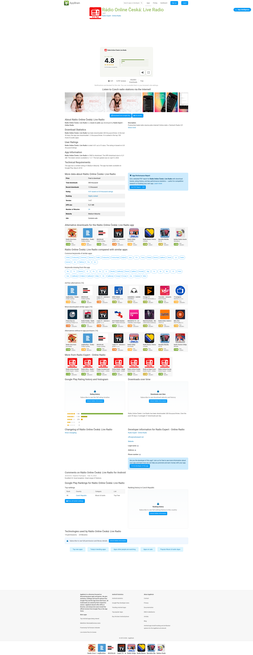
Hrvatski (141, 271)
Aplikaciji (90, 276)
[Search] (141, 3)
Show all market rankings (75, 501)
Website (131, 441)
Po (93, 271)
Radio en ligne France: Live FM (149, 369)
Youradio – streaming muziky (164, 297)
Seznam (91, 257)
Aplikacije (75, 276)
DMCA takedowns (149, 612)
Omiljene (82, 276)
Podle (98, 257)
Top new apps (78, 549)
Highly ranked (93, 196)
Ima (131, 276)
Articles (146, 616)
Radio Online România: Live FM (72, 369)
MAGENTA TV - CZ (133, 321)
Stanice (155, 257)
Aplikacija (120, 271)
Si (87, 271)
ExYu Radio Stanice (118, 321)
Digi (148, 271)
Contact (146, 598)
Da (100, 271)
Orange (118, 276)
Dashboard (163, 3)
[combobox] (131, 2)
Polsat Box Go (70, 321)
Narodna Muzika (163, 239)
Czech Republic (81, 495)
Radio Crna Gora (71, 239)
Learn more (158, 183)
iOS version (138, 115)
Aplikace (162, 257)
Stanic (169, 257)
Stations (137, 276)
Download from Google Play (121, 115)
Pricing (155, 3)
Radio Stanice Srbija (180, 345)
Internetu (84, 257)
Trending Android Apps (119, 607)
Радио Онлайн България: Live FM (103, 369)
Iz (106, 271)
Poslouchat (105, 257)
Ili (173, 271)
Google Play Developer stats (120, 603)
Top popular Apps (117, 612)
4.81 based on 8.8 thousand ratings (100, 192)
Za (95, 262)
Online (68, 257)
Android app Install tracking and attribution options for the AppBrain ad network (157, 627)
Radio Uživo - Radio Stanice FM (87, 369)
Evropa (124, 276)
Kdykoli (123, 257)
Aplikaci (134, 271)
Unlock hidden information (95, 401)
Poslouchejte (115, 257)
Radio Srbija (131, 239)
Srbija (97, 276)
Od (103, 276)
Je (176, 257)
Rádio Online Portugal (164, 369)
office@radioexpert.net (136, 437)
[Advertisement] (124, 33)
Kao (68, 276)
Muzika (112, 271)
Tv (74, 271)
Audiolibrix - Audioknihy (134, 297)
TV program (177, 297)
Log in (185, 3)
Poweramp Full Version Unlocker (90, 627)
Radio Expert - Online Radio (91, 355)
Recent (127, 271)
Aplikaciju (110, 276)
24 (89, 209)
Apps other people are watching (125, 549)
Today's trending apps (98, 549)
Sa (160, 271)
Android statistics (117, 598)
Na (68, 271)
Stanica (80, 271)
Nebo (144, 276)
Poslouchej (75, 257)
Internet (68, 262)
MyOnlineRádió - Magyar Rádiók (149, 321)
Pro (88, 262)
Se (75, 262)
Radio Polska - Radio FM (87, 321)
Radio (182, 257)
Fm (136, 257)
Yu (154, 271)
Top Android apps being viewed (89, 618)
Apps (148, 3)
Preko (179, 271)
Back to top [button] (248, 637)
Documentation (148, 607)
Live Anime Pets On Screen (88, 632)
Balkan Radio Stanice (180, 239)
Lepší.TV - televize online (118, 239)
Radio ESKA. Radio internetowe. (164, 321)
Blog (145, 621)
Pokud (149, 257)
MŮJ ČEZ (177, 321)
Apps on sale (147, 549)
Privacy (146, 603)
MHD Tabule (116, 297)
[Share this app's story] (142, 72)
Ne (167, 271)
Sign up (174, 3)
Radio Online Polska (134, 369)
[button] (158, 446)
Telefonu (81, 262)
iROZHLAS (100, 239)
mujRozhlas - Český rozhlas (87, 239)
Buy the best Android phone (120, 616)
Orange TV (146, 297)
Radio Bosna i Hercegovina (149, 239)
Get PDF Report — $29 (138, 187)
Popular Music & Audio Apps (170, 549)
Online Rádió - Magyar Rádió (118, 369)
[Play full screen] (148, 72)
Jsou (130, 257)
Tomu (143, 257)
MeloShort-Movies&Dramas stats (90, 623)
